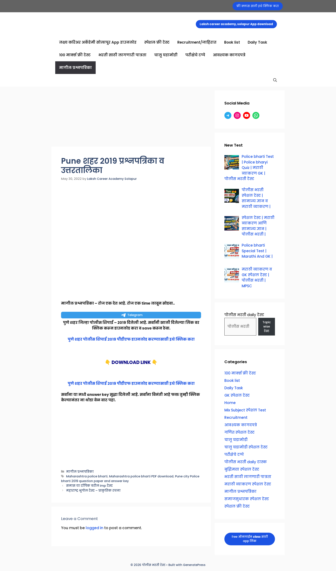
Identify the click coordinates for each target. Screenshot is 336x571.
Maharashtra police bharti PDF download (141, 476)
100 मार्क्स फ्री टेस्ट (75, 55)
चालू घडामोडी (166, 55)
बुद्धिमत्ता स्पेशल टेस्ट (241, 469)
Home (230, 402)
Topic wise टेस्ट (266, 326)
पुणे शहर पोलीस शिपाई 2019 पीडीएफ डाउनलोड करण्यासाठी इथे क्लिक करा (131, 339)
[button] (275, 80)
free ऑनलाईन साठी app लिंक (250, 539)
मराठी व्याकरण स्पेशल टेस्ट (247, 484)
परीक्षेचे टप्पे (195, 55)
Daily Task (257, 42)
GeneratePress (194, 565)
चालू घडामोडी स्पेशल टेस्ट (246, 447)
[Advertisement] (131, 117)
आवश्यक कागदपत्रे (229, 55)
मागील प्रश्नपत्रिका (75, 67)
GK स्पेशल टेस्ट (237, 395)
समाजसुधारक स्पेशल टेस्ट (246, 499)
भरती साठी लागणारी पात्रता (122, 55)
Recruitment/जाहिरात (196, 42)
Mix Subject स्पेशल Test (245, 410)
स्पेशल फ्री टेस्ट (157, 42)
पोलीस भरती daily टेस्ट (244, 314)
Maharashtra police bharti (87, 476)
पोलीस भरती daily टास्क (245, 462)
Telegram (135, 315)
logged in (94, 528)
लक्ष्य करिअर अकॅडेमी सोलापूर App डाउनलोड (97, 42)
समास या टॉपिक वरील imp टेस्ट (89, 485)
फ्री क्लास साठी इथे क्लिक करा (257, 6)
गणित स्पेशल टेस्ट (239, 432)
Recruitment (236, 417)
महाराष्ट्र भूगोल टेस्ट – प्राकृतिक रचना (93, 490)
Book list (232, 42)
